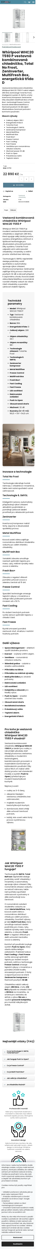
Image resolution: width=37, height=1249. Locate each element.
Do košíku (20, 185)
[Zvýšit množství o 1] (31, 179)
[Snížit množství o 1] (21, 179)
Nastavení (17, 1237)
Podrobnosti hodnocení (11, 47)
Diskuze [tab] (13, 210)
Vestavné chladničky (22, 196)
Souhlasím (18, 1244)
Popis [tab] (6, 210)
